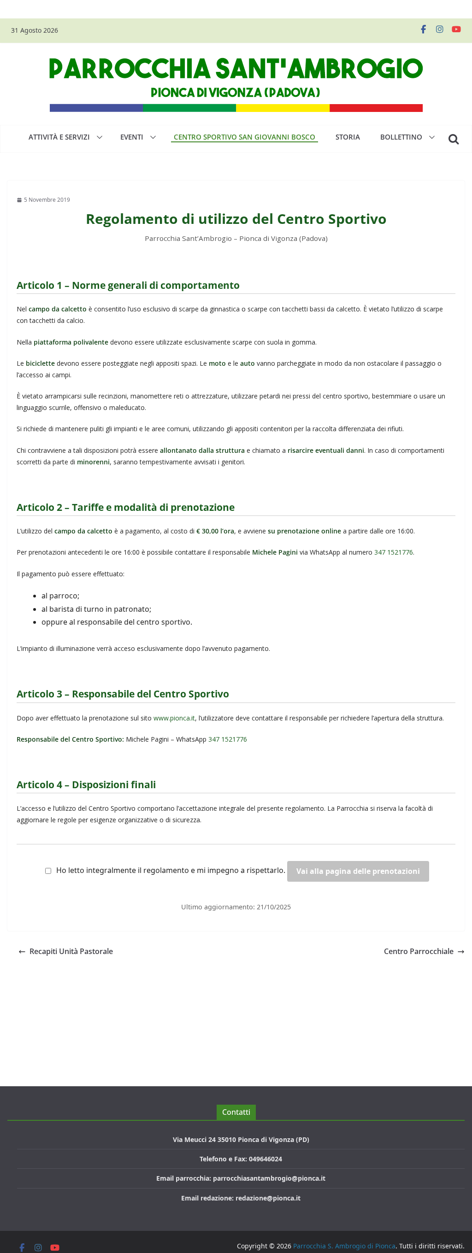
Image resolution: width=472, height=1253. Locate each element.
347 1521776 (393, 552)
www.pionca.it (174, 718)
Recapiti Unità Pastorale (71, 951)
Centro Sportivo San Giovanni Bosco (244, 136)
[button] (98, 137)
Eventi (131, 136)
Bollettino (401, 136)
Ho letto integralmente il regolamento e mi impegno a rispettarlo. (170, 870)
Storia (348, 136)
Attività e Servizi (59, 136)
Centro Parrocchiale (419, 951)
